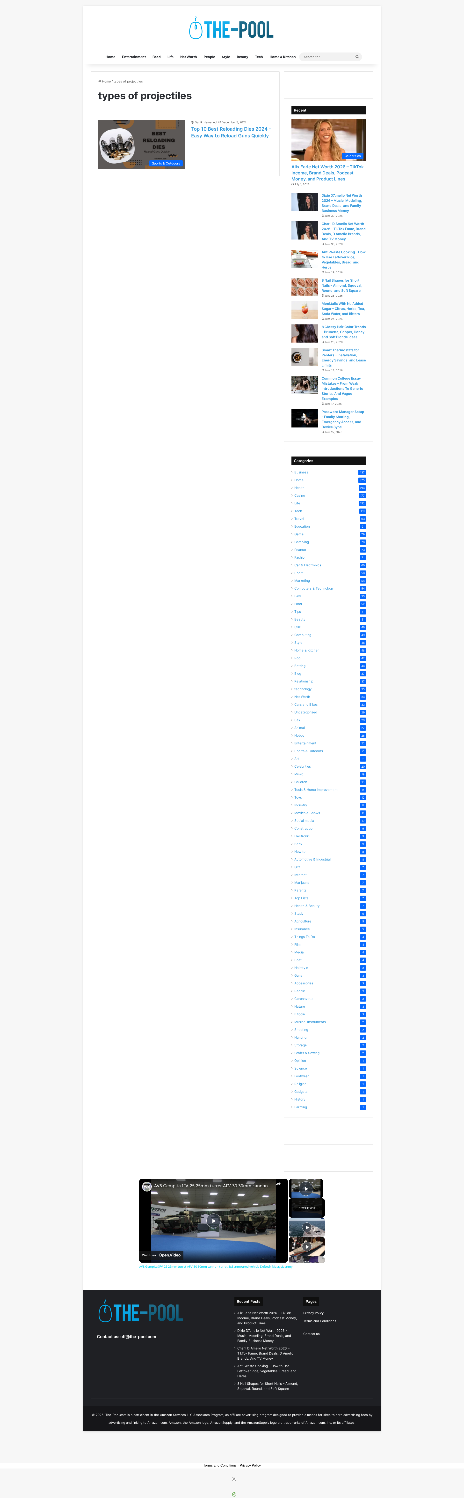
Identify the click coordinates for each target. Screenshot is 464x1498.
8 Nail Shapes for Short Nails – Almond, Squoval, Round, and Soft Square (342, 285)
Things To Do (304, 937)
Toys (298, 797)
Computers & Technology (314, 588)
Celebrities (302, 766)
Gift (297, 867)
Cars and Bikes (306, 704)
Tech (259, 57)
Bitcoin (299, 1014)
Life (170, 57)
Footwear (301, 1076)
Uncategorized (305, 712)
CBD (297, 627)
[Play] (307, 1227)
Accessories (303, 983)
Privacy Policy (313, 1313)
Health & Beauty (307, 906)
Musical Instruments (310, 1022)
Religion (300, 1084)
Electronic (302, 836)
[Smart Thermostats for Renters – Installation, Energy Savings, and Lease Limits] (304, 357)
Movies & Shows (307, 813)
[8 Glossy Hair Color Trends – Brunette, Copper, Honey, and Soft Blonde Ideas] (304, 333)
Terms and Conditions (319, 1321)
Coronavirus (303, 999)
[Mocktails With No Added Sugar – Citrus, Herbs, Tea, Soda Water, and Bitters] (304, 310)
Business (301, 472)
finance (300, 550)
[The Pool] (232, 28)
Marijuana (302, 882)
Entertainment (134, 57)
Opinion (300, 1061)
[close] (234, 1479)
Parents (300, 890)
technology (303, 689)
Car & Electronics (307, 565)
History (299, 1099)
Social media (304, 821)
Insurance (302, 929)
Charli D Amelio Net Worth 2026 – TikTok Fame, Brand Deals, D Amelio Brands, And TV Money (265, 1353)
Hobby (299, 735)
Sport (298, 573)
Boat (298, 960)
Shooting (301, 1030)
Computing (302, 635)
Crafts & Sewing (306, 1053)
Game (299, 534)
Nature (299, 1006)
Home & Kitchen (283, 57)
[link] (147, 1186)
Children (300, 782)
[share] (278, 1183)
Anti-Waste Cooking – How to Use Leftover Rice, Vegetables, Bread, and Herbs (266, 1371)
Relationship (303, 681)
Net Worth (188, 57)
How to (299, 852)
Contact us (311, 1334)
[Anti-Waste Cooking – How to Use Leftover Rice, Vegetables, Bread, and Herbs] (304, 259)
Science (300, 1068)
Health (299, 488)
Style (226, 57)
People (209, 57)
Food (156, 57)
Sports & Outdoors (308, 751)
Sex (297, 720)
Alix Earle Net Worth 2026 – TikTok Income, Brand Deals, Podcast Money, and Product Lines (327, 172)
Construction (304, 828)
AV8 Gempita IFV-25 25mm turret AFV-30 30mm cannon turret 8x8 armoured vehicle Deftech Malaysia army (212, 1185)
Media (299, 952)
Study (299, 913)
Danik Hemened (206, 122)
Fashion (300, 557)
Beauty (242, 57)
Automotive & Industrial (312, 859)
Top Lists (301, 898)
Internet (300, 875)
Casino (299, 495)
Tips (297, 612)
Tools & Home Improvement (316, 790)
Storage (300, 1045)
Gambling (301, 542)
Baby (298, 844)
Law (297, 596)
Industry (300, 805)
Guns (298, 975)
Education (302, 526)
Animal (299, 728)
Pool (297, 658)
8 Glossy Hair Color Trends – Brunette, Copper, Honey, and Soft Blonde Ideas (344, 332)
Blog (297, 673)
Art (296, 759)
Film (297, 944)
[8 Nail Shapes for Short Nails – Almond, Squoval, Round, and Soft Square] (304, 287)
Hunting (300, 1037)
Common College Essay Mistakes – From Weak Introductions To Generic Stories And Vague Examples (342, 388)
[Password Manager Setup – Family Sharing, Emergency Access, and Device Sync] (304, 418)
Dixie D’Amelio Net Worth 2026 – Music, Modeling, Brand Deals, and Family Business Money (264, 1336)
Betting (299, 666)
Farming (300, 1107)
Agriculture (302, 921)
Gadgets (300, 1092)
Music (299, 774)
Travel (299, 519)
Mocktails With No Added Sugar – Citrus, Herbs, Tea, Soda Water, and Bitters (343, 308)
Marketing (302, 581)
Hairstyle (301, 968)
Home (110, 57)
